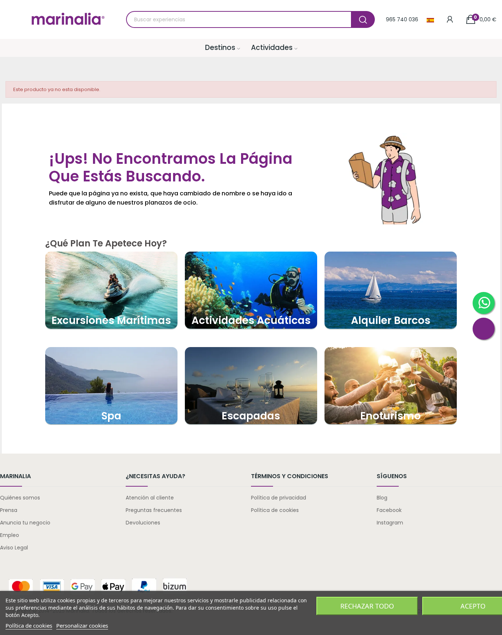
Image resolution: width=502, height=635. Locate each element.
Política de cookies (275, 510)
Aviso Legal (14, 547)
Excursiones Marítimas (111, 320)
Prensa (8, 510)
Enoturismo (390, 416)
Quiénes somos (20, 497)
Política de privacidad (278, 497)
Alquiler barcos (390, 320)
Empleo (9, 535)
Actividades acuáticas (251, 320)
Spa (111, 416)
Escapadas (251, 416)
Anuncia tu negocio (25, 522)
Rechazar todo (367, 606)
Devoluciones (143, 522)
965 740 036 (402, 19)
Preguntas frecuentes (154, 510)
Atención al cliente (150, 497)
